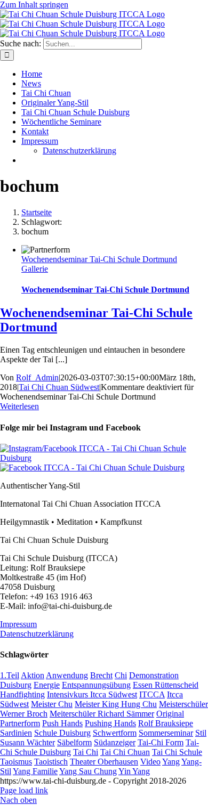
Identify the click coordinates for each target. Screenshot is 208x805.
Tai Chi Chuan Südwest (59, 387)
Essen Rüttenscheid (165, 684)
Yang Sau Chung (88, 771)
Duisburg (15, 684)
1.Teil (9, 675)
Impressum (18, 624)
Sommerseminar (166, 732)
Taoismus (16, 761)
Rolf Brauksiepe (165, 723)
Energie (47, 684)
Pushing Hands (110, 723)
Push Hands (62, 723)
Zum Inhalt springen (34, 4)
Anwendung (67, 675)
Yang (171, 761)
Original (170, 713)
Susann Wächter (27, 742)
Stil (200, 732)
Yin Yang (134, 771)
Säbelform (74, 742)
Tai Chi (85, 752)
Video (150, 761)
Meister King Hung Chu (116, 704)
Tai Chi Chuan (125, 752)
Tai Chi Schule (177, 752)
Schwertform (115, 732)
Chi (121, 675)
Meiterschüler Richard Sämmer (102, 713)
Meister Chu (52, 704)
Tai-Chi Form (160, 742)
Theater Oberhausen (104, 761)
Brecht (101, 675)
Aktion (32, 675)
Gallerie (34, 268)
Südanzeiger (114, 742)
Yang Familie (35, 771)
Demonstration (154, 675)
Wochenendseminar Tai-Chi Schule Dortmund (99, 259)
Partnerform (20, 723)
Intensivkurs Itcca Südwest (92, 694)
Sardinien (16, 732)
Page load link (24, 790)
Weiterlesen (19, 406)
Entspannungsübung (96, 684)
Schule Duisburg (62, 732)
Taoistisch (51, 761)
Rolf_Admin (37, 377)
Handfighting (22, 694)
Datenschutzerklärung (37, 633)
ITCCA (152, 694)
